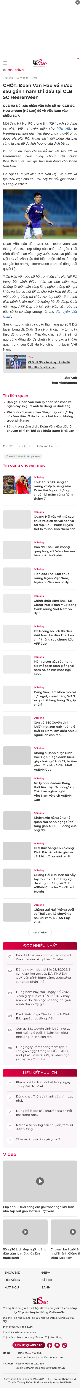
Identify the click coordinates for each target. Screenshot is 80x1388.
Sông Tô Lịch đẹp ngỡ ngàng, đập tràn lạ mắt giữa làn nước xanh (25, 1254)
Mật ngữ (11, 1287)
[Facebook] (50, 1345)
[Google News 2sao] (23, 458)
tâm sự (68, 1125)
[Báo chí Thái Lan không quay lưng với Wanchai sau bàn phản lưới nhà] (17, 550)
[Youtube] (57, 1345)
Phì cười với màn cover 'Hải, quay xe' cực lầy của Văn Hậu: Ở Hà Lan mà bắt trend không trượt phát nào (40, 416)
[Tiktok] (65, 1345)
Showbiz (12, 1272)
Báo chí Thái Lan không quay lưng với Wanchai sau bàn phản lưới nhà (54, 551)
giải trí (61, 1111)
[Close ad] (77, 2)
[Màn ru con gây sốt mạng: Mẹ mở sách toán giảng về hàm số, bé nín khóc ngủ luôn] (17, 664)
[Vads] (77, 57)
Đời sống (16, 70)
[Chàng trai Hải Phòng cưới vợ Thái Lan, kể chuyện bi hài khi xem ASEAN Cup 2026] (17, 912)
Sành (45, 1287)
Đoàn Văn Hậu (45, 446)
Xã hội (46, 1280)
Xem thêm (40, 932)
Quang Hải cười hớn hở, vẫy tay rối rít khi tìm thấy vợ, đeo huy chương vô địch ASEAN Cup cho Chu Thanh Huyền (55, 883)
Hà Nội (7, 1352)
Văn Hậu (64, 128)
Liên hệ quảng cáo (28, 1345)
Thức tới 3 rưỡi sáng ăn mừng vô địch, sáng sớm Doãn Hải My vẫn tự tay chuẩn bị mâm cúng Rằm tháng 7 (53, 490)
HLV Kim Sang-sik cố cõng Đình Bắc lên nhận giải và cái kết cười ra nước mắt (54, 852)
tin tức (37, 1082)
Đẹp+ (45, 1272)
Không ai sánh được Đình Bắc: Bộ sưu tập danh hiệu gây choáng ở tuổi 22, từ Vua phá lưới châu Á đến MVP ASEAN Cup (55, 761)
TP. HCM (8, 1363)
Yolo (30, 357)
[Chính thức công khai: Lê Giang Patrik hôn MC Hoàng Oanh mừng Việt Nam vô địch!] (17, 603)
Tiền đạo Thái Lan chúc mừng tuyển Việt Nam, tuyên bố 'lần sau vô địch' (53, 578)
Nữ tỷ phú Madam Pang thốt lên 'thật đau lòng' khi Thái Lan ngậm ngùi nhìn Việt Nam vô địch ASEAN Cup (54, 791)
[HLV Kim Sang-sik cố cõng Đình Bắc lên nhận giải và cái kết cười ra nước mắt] (17, 851)
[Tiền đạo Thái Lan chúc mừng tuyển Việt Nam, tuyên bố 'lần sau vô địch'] (17, 576)
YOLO (22, 446)
